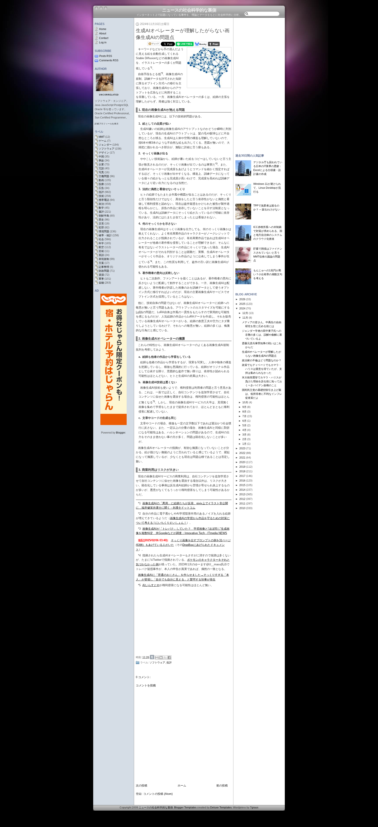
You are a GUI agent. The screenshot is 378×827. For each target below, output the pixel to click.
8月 (244, 411)
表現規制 (104, 259)
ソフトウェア (106, 148)
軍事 (101, 278)
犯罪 (101, 227)
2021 (242, 457)
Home (102, 29)
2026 (242, 299)
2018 (242, 471)
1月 (244, 443)
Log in (103, 42)
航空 (101, 247)
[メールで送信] (157, 657)
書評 (101, 211)
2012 (242, 499)
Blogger (120, 432)
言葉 (101, 262)
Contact (103, 38)
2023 (242, 448)
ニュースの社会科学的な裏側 (189, 10)
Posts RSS (105, 56)
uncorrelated (109, 95)
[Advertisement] (185, 620)
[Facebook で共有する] (169, 657)
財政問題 (104, 270)
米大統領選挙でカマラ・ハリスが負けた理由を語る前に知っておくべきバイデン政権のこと (262, 381)
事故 (101, 160)
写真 (101, 172)
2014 (242, 489)
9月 (244, 407)
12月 (245, 313)
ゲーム (103, 140)
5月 (244, 425)
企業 (101, 164)
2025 (242, 303)
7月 (244, 416)
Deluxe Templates (221, 807)
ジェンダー (105, 144)
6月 (244, 420)
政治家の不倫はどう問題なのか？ (261, 360)
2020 (242, 462)
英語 (101, 255)
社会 (101, 239)
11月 (245, 317)
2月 (244, 439)
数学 (101, 207)
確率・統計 (105, 235)
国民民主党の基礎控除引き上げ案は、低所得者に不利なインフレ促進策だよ (262, 393)
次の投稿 (141, 785)
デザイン (104, 152)
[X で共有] (165, 657)
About (102, 33)
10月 (245, 402)
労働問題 (104, 176)
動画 (101, 180)
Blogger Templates (185, 807)
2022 (242, 453)
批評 (101, 192)
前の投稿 (222, 785)
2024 (242, 308)
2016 (242, 480)
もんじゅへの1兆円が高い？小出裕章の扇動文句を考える (267, 274)
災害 (101, 223)
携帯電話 (104, 199)
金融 (101, 282)
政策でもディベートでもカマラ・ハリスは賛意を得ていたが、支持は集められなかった (262, 368)
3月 (244, 434)
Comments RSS (108, 60)
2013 (242, 494)
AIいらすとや (150, 585)
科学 (101, 243)
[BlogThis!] (161, 657)
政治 (101, 203)
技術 (101, 195)
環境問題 (104, 231)
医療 (101, 184)
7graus (254, 807)
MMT (102, 136)
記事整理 (104, 266)
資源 (101, 274)
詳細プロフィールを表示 (107, 124)
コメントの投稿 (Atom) (158, 793)
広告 (101, 188)
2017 (242, 476)
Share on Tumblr (152, 657)
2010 (242, 508)
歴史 (101, 219)
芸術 (101, 251)
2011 (242, 503)
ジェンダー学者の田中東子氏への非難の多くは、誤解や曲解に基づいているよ (262, 334)
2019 (242, 466)
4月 (244, 430)
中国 (101, 156)
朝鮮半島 (104, 215)
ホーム (182, 785)
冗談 (101, 168)
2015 (242, 485)
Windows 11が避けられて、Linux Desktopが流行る (267, 187)
